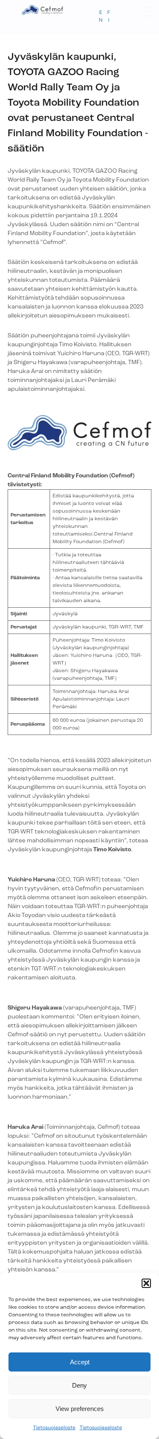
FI (108, 16)
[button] (146, 1283)
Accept (79, 1362)
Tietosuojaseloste (54, 1427)
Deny (79, 1385)
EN (101, 16)
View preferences (80, 1408)
